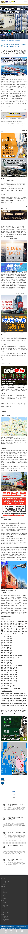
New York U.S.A (5, 917)
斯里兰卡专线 (8, 636)
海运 (3, 889)
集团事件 (3, 908)
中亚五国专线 (11, 636)
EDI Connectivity (5, 903)
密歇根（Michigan (3, 705)
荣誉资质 (4, 882)
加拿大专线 (8, 647)
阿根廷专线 (11, 685)
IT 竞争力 (3, 900)
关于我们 (3, 878)
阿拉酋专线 (14, 657)
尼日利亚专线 (16, 680)
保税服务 (4, 898)
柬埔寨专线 (14, 631)
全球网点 (3, 914)
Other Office (5, 922)
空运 (3, 888)
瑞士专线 (20, 665)
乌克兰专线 (8, 670)
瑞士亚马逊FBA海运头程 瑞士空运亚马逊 (16, 860)
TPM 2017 (4, 910)
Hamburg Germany (6, 919)
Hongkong (4, 920)
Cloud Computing (5, 905)
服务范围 (3, 886)
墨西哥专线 (11, 647)
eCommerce (4, 902)
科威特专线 (16, 657)
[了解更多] (19, 840)
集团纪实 (4, 884)
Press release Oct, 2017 (6, 912)
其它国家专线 (14, 685)
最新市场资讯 (18, 40)
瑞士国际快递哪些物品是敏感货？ (15, 846)
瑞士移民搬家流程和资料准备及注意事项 (16, 805)
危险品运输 (5, 892)
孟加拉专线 (8, 662)
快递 (3, 891)
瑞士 (13, 792)
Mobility (4, 906)
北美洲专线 (2, 647)
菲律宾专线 (23, 631)
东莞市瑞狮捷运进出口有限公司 (7, 40)
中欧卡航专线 (16, 670)
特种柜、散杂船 (5, 894)
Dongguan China (5, 916)
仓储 (3, 895)
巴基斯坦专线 (11, 662)
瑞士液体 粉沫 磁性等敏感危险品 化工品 (16, 833)
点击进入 (20, 626)
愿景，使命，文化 (6, 881)
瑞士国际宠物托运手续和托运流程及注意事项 (16, 818)
